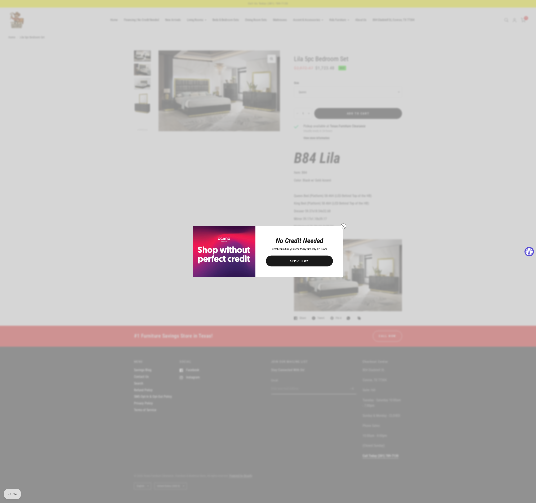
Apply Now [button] (299, 260)
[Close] (343, 226)
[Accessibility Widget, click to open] (529, 251)
